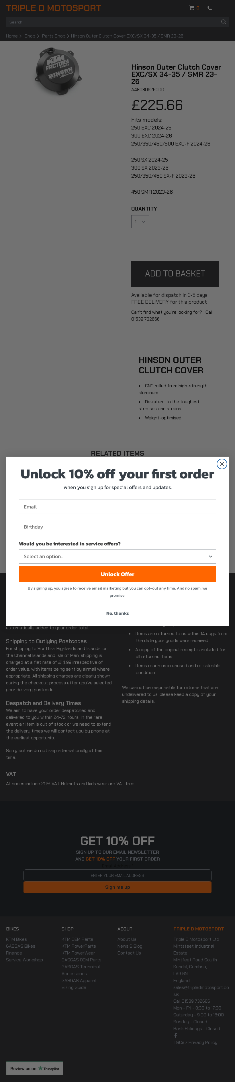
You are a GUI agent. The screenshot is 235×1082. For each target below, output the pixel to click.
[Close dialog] (222, 464)
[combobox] (116, 556)
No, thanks (117, 613)
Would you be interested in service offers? (70, 543)
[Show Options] (211, 556)
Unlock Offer (117, 574)
